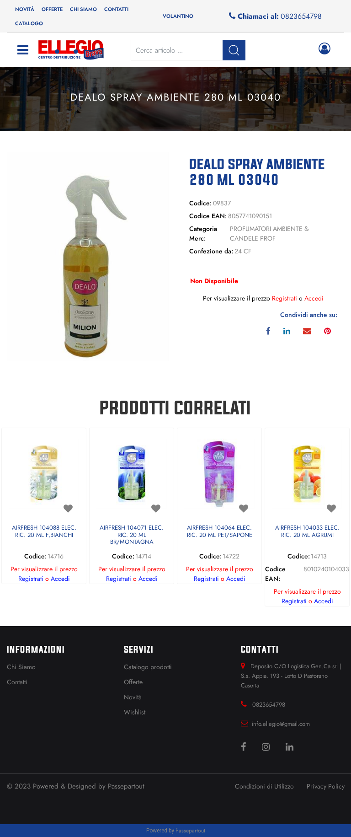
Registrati (284, 298)
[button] (88, 255)
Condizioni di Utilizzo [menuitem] (264, 786)
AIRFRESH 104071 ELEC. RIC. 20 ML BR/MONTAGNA (132, 535)
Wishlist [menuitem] (134, 712)
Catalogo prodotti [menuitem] (148, 666)
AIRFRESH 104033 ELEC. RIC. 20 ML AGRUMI (307, 531)
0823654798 (301, 16)
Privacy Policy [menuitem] (326, 786)
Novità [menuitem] (24, 9)
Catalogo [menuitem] (29, 23)
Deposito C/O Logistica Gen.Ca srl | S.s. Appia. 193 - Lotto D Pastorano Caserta (291, 676)
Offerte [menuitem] (52, 9)
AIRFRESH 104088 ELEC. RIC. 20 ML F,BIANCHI (44, 531)
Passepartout (126, 786)
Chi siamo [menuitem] (83, 9)
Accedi (314, 298)
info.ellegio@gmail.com (281, 723)
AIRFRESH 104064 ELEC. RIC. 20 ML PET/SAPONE (219, 531)
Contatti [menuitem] (116, 9)
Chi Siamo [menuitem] (21, 666)
